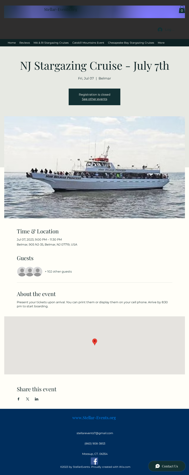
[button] (182, 9)
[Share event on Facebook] (18, 399)
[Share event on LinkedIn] (36, 399)
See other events (94, 99)
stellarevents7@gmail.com (95, 433)
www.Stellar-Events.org (94, 417)
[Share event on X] (27, 399)
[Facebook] (94, 461)
